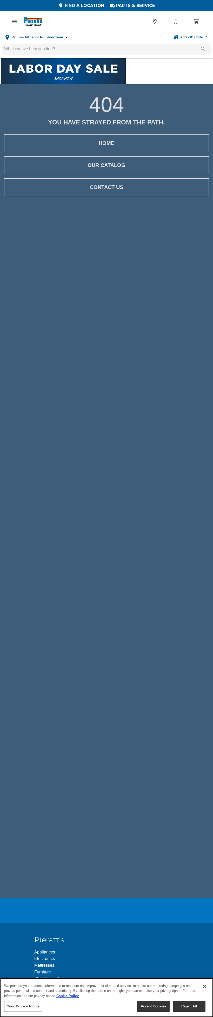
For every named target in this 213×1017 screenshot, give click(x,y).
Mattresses (44, 965)
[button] (14, 21)
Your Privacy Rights (23, 1006)
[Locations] (155, 21)
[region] (106, 997)
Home (106, 143)
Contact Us (106, 187)
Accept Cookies (153, 1006)
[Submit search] (203, 49)
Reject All (189, 1006)
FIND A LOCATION (83, 5)
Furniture (42, 972)
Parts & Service (135, 5)
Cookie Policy (67, 996)
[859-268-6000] (175, 21)
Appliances (44, 952)
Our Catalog (106, 165)
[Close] (204, 986)
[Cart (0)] (196, 21)
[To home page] (33, 21)
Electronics (44, 958)
